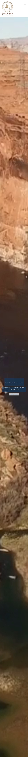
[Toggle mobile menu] (25, 4)
